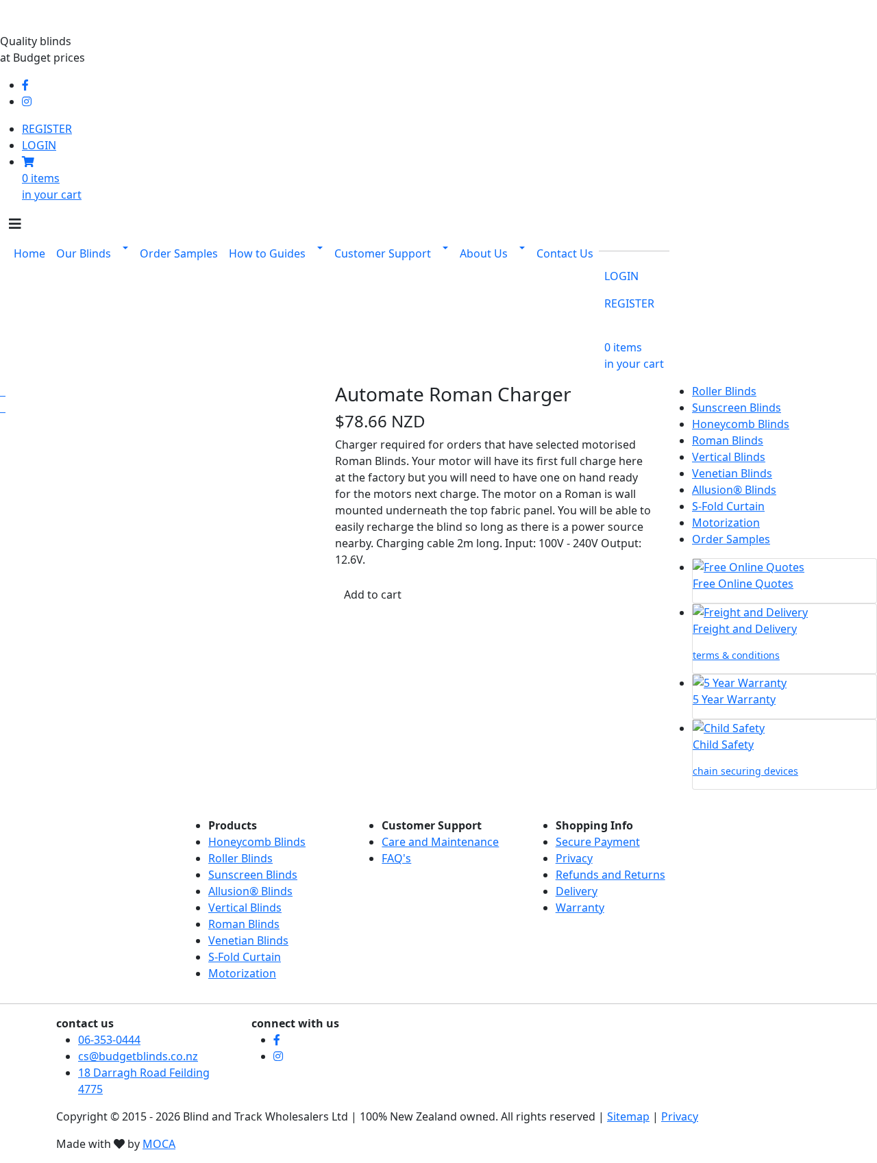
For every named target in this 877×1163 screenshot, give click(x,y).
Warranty (580, 907)
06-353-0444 (109, 1039)
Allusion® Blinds (734, 489)
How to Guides (267, 253)
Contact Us (564, 253)
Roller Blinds (724, 391)
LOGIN (39, 145)
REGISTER (47, 128)
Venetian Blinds (732, 473)
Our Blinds (83, 253)
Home (29, 253)
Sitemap (628, 1116)
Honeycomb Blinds (740, 424)
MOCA (159, 1143)
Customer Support (382, 253)
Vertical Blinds (728, 456)
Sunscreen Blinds (736, 407)
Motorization (726, 522)
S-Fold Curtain (728, 506)
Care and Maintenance (440, 841)
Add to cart (373, 594)
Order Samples (179, 253)
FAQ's (396, 858)
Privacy (574, 858)
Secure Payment (598, 841)
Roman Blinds (727, 440)
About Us (484, 253)
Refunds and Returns (610, 874)
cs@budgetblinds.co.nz (138, 1056)
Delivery (576, 891)
